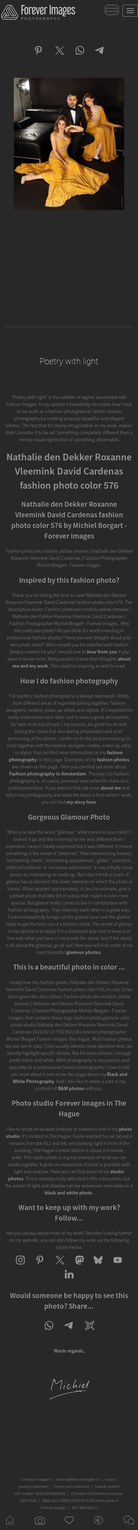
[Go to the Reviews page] (69, 1526)
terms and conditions (72, 1486)
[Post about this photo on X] (59, 56)
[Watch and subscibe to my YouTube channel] (117, 1266)
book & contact (107, 1486)
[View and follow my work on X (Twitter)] (59, 1266)
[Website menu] (130, 11)
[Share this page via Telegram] (69, 1331)
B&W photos (71, 1088)
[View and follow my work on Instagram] (20, 1266)
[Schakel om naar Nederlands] (112, 12)
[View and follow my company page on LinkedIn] (69, 1280)
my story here (81, 802)
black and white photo (68, 1192)
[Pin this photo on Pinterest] (38, 56)
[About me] (69, 1398)
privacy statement (33, 1486)
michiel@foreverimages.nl (78, 1479)
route (110, 1479)
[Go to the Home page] (9, 1526)
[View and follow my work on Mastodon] (78, 1266)
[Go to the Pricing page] (98, 1526)
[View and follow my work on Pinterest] (40, 1266)
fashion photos (113, 759)
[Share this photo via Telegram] (100, 56)
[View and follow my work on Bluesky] (98, 1266)
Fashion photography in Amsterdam (47, 773)
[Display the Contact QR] (89, 1331)
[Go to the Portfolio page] (39, 1526)
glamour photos (83, 952)
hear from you (102, 651)
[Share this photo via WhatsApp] (79, 56)
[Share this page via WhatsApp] (48, 1331)
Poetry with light (69, 361)
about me (110, 788)
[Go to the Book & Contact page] (128, 1526)
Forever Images (38, 1479)
